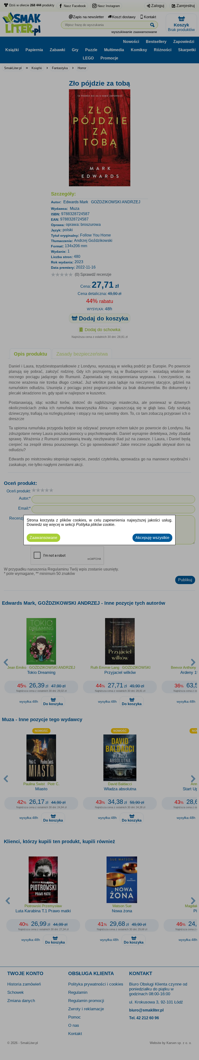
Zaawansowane (43, 538)
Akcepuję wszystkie (152, 538)
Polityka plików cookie (95, 524)
